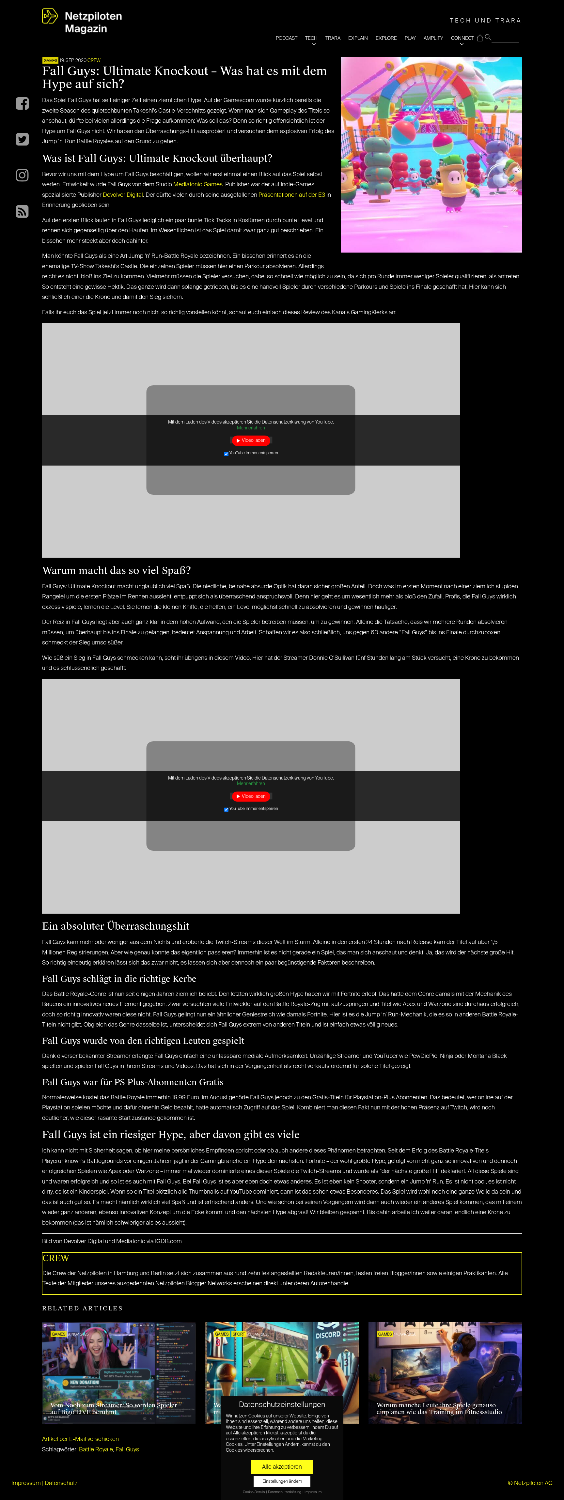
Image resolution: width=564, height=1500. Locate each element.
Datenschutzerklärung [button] (285, 1492)
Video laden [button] (254, 440)
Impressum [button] (313, 1492)
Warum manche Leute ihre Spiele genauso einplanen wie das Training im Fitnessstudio (439, 1408)
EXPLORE (386, 38)
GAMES (50, 61)
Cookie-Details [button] (254, 1492)
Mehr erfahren (251, 427)
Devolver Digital (123, 195)
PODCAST (286, 38)
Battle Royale (96, 1450)
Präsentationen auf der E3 (291, 195)
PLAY (410, 38)
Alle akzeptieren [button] (282, 1467)
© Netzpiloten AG (530, 1483)
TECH (311, 38)
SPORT (239, 1335)
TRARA (332, 38)
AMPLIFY (433, 38)
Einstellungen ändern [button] (282, 1481)
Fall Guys (127, 1450)
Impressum (26, 1483)
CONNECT (462, 38)
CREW (94, 60)
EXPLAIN (358, 38)
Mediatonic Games (198, 185)
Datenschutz (61, 1483)
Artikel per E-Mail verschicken (80, 1439)
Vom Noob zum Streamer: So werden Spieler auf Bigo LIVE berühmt (113, 1408)
